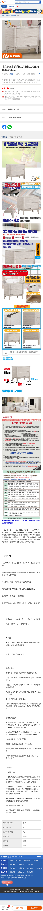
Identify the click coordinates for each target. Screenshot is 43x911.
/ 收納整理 (13, 15)
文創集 (10, 74)
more (39, 856)
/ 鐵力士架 (19, 15)
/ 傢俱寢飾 (7, 15)
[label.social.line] (9, 127)
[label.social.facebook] (4, 127)
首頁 (3, 15)
